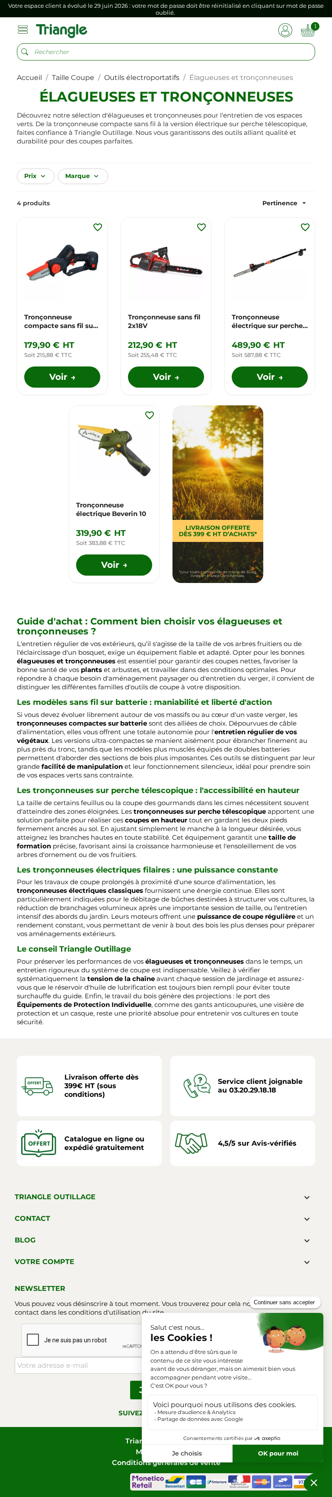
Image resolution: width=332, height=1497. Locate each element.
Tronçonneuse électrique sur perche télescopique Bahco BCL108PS (267, 321)
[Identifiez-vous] (285, 29)
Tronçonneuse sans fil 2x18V (164, 321)
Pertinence (285, 203)
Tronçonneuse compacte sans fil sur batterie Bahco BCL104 (62, 321)
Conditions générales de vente (166, 1463)
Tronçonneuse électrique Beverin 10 (111, 509)
